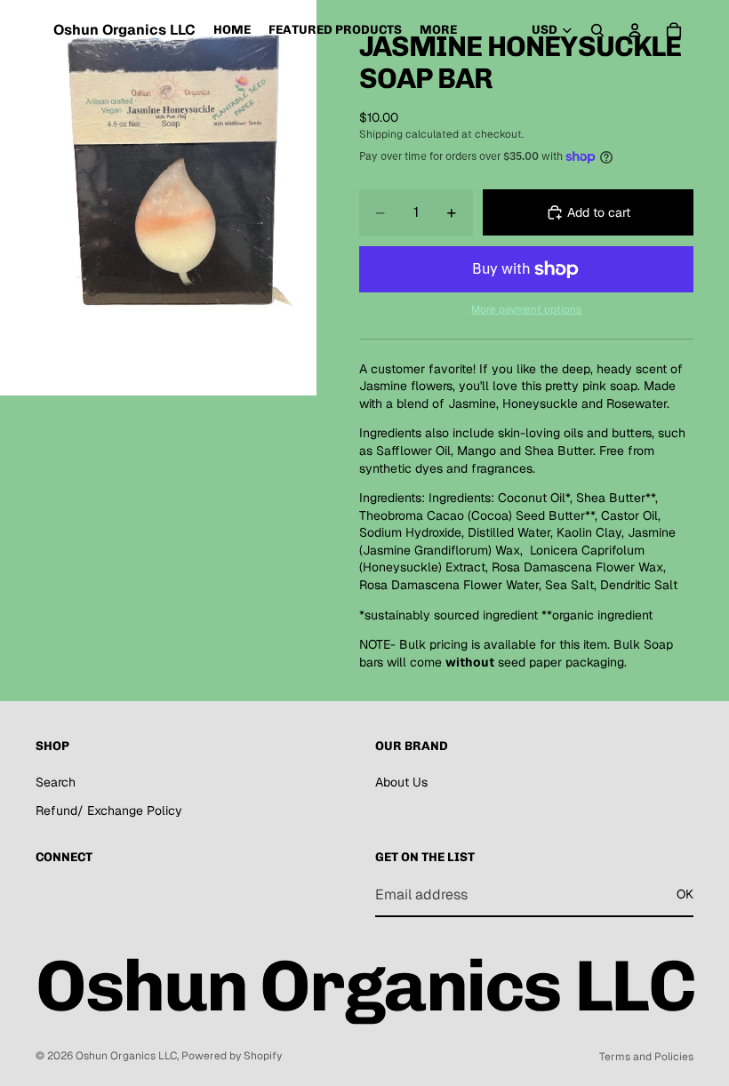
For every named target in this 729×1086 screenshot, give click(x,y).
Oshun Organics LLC (126, 1056)
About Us (401, 782)
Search (56, 782)
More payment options (526, 308)
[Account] (634, 30)
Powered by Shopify (231, 1056)
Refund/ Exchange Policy (109, 810)
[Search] (597, 30)
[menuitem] (438, 30)
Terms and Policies (646, 1057)
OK (685, 894)
